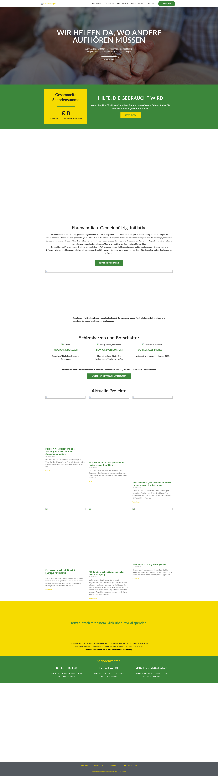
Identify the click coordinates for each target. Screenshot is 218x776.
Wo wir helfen (137, 4)
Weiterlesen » (49, 471)
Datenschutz (98, 765)
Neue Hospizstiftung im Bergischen (149, 564)
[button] (166, 3)
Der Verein (96, 4)
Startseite (84, 765)
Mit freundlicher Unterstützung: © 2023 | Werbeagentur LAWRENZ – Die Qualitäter (109, 771)
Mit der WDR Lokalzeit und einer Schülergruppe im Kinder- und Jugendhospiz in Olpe (60, 451)
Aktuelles (110, 4)
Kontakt (151, 4)
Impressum (112, 765)
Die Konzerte (122, 4)
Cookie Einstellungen (129, 765)
